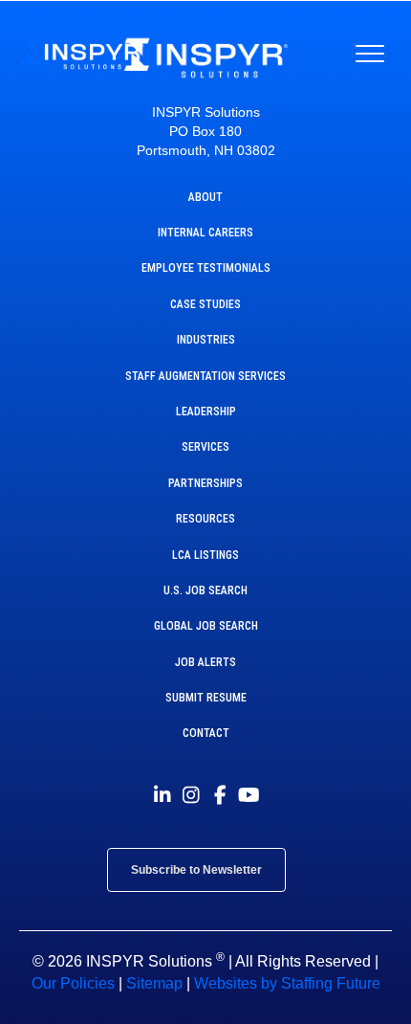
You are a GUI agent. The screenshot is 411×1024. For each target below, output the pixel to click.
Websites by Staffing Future (287, 983)
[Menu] (370, 54)
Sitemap (154, 983)
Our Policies (73, 983)
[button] (162, 795)
